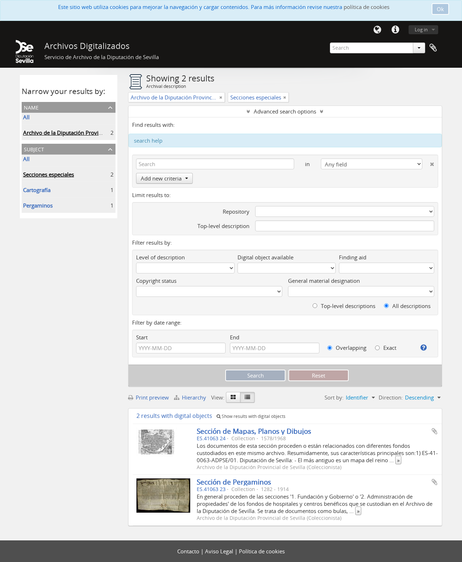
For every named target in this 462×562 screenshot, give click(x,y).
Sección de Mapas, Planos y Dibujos (254, 431)
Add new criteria (161, 178)
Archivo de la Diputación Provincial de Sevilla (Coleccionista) (97, 132)
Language (377, 30)
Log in (421, 29)
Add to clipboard (434, 431)
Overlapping (350, 347)
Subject (34, 148)
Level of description (160, 257)
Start (142, 337)
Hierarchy (194, 397)
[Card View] (233, 397)
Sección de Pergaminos (234, 481)
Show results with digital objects (253, 416)
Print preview (151, 397)
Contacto (189, 551)
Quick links (395, 30)
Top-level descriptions (347, 305)
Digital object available (265, 257)
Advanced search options (285, 111)
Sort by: (334, 397)
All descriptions (411, 305)
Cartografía (37, 189)
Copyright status (156, 280)
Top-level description (223, 225)
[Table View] (247, 397)
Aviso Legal (220, 551)
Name (31, 107)
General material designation (324, 280)
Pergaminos (38, 205)
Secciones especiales (48, 174)
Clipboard (433, 48)
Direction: (391, 397)
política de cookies (366, 6)
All (26, 117)
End (234, 337)
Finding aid (352, 257)
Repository (236, 211)
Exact (389, 347)
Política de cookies (262, 551)
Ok (440, 9)
